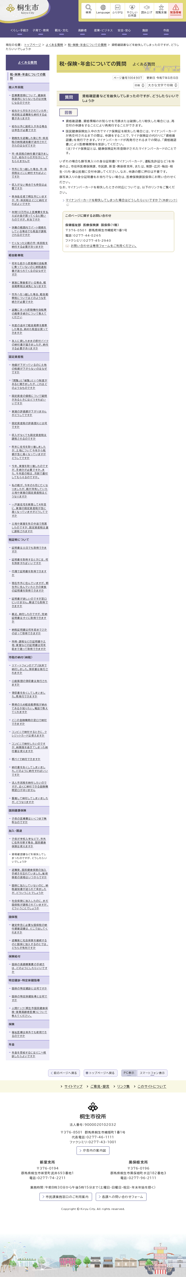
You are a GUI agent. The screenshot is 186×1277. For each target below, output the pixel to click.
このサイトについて (152, 1086)
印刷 (137, 85)
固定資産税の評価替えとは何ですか (29, 425)
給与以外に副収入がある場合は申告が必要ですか (29, 128)
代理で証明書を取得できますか (29, 573)
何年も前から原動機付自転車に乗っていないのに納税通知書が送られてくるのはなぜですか (29, 269)
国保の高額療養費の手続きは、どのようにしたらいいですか (29, 968)
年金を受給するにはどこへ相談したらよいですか (29, 1054)
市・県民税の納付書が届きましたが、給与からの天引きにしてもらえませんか (30, 157)
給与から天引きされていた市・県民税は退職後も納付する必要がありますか (30, 114)
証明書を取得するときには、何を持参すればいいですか (30, 561)
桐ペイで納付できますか (26, 759)
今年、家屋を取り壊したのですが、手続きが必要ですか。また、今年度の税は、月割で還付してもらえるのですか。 (30, 472)
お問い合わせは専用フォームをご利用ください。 (104, 245)
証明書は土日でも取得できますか (29, 550)
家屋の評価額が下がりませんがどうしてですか (29, 413)
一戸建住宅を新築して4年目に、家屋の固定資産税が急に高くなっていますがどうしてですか (30, 510)
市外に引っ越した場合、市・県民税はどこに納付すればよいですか (29, 173)
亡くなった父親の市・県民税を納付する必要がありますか (30, 245)
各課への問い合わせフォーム (122, 1196)
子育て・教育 (41, 30)
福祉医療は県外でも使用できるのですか (29, 1034)
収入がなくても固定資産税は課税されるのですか (29, 437)
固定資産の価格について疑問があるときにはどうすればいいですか (29, 400)
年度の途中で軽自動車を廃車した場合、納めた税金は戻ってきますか (30, 329)
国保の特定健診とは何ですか (29, 988)
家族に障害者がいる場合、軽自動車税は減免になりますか (29, 284)
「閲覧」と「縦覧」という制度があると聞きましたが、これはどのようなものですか (29, 384)
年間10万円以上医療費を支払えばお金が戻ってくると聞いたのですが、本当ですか (30, 216)
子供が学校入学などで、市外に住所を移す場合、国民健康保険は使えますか (29, 843)
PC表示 (129, 1072)
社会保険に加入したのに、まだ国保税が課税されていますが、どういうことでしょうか (30, 905)
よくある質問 (54, 45)
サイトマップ (73, 1086)
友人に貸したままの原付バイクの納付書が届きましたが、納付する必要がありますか (30, 345)
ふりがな (117, 12)
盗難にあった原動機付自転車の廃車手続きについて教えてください (29, 313)
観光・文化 (61, 30)
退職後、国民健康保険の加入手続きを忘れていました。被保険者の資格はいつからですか (30, 874)
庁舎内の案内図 (94, 1150)
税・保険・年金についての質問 (87, 45)
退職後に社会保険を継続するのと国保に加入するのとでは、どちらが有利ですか (30, 944)
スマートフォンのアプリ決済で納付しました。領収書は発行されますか (30, 669)
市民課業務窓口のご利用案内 (67, 1196)
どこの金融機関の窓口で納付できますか (29, 722)
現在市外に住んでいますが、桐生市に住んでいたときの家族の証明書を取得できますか (30, 587)
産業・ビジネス (103, 30)
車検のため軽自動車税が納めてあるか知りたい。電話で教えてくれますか (30, 708)
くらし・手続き (20, 30)
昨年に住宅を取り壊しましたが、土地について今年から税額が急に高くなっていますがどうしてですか (29, 452)
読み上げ (146, 12)
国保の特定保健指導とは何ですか (29, 998)
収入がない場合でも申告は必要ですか (29, 186)
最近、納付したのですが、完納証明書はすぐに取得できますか (29, 618)
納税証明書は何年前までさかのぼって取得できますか (29, 631)
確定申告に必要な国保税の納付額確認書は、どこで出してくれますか (30, 929)
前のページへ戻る (65, 1073)
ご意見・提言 (100, 1086)
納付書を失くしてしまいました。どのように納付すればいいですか (30, 771)
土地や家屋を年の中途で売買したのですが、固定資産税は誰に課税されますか (30, 527)
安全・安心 (124, 30)
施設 (145, 30)
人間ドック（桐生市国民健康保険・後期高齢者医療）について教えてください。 (30, 1012)
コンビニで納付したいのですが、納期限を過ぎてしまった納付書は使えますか (30, 747)
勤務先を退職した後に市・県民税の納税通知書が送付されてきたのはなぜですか (30, 142)
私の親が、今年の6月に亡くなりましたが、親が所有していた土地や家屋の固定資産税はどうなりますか (30, 491)
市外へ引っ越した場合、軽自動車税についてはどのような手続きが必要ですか (30, 298)
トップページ (33, 45)
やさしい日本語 (132, 14)
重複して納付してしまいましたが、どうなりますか (30, 800)
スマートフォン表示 (152, 1073)
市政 (166, 30)
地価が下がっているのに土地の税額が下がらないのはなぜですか (29, 369)
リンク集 (123, 1086)
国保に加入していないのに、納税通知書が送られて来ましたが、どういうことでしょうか (30, 889)
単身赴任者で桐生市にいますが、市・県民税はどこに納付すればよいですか (29, 200)
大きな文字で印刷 (160, 85)
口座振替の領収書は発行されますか (29, 683)
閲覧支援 (161, 12)
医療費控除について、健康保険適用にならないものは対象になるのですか (29, 99)
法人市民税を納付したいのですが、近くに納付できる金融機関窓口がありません (30, 786)
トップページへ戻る (102, 1073)
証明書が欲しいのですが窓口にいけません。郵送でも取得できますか (30, 602)
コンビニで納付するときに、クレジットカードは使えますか (29, 734)
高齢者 (82, 30)
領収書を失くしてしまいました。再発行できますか (29, 695)
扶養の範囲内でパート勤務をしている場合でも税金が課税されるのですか (29, 231)
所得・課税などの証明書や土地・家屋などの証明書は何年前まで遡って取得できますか (29, 645)
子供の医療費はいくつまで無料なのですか (29, 820)
